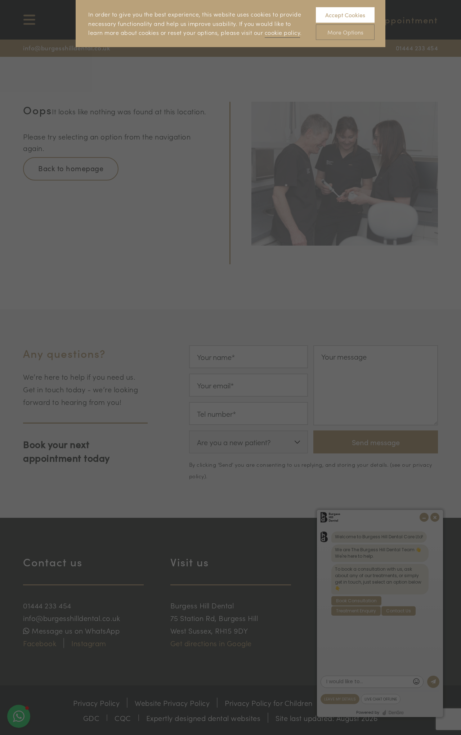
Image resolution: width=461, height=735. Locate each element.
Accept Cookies (345, 15)
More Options (345, 32)
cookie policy (282, 32)
